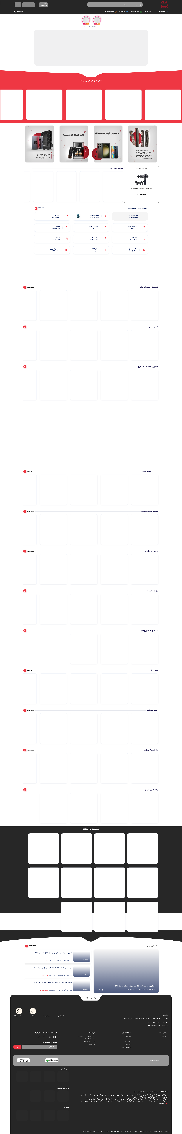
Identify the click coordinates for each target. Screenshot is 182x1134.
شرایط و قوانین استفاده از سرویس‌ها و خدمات (85, 964)
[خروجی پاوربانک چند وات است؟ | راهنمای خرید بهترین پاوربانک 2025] (81, 900)
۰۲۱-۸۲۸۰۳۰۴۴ (156, 947)
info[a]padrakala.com (154, 954)
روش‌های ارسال (127, 967)
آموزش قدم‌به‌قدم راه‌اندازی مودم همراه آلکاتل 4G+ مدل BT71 (53, 881)
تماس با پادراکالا (109, 11)
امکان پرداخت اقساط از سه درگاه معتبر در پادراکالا (135, 914)
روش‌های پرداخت (127, 964)
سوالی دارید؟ (147, 11)
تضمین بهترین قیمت (126, 975)
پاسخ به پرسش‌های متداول (89, 970)
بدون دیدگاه (52, 889)
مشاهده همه (30, 288)
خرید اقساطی (128, 973)
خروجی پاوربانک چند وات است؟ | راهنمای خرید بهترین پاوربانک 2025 (52, 896)
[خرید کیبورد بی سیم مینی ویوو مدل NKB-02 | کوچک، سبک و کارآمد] (81, 914)
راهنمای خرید (128, 970)
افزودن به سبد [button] (93, 117)
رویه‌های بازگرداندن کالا (90, 967)
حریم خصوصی (92, 973)
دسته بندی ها (162, 11)
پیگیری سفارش (135, 11)
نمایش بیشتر (45, 889)
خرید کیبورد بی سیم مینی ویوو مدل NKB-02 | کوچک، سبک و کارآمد (53, 911)
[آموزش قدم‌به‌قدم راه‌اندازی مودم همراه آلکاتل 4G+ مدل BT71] (81, 885)
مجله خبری (122, 11)
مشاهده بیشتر (32, 873)
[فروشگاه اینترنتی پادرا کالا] (126, 899)
